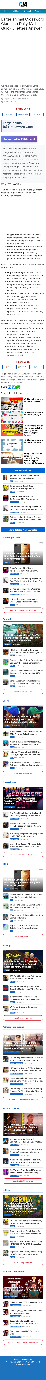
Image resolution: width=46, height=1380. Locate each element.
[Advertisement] (23, 49)
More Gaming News (22, 1018)
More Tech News (22, 936)
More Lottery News (21, 1263)
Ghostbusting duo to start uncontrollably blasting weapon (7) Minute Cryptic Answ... (33, 430)
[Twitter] (14, 387)
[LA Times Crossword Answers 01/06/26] (12, 422)
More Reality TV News (22, 1181)
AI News (16, 11)
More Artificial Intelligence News (21, 1100)
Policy (17, 1359)
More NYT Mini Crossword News (21, 1342)
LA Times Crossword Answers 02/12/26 (34, 400)
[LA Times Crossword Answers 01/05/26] (12, 450)
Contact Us (27, 1359)
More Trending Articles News (21, 610)
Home (6, 11)
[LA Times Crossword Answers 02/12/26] (12, 409)
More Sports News (21, 773)
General (27, 11)
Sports (38, 11)
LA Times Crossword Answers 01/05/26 (34, 441)
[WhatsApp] (18, 387)
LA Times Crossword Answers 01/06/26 (34, 413)
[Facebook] (9, 387)
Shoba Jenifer (10, 101)
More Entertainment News (21, 855)
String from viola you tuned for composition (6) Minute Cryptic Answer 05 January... (34, 458)
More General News (22, 692)
